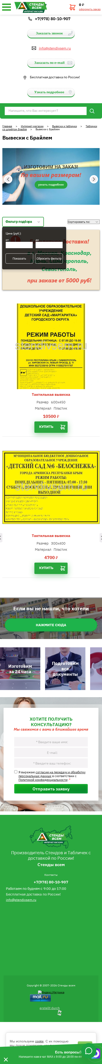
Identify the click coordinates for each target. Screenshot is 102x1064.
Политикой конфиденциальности (43, 779)
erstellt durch (50, 1007)
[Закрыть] (5, 1053)
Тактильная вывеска (51, 394)
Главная (7, 126)
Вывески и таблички (64, 126)
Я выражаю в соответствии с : (52, 775)
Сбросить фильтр (49, 258)
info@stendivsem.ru (55, 48)
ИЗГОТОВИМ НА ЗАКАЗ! (51, 167)
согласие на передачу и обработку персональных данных (52, 774)
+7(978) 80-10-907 (52, 18)
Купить (46, 426)
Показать (19, 258)
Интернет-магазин (32, 126)
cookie (39, 1041)
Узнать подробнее (51, 184)
